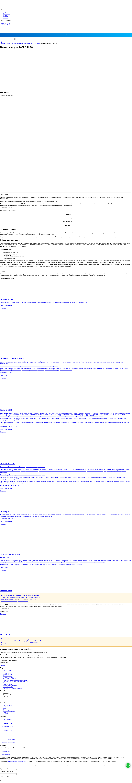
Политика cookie (7, 684)
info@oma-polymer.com (8, 742)
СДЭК (4, 708)
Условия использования (10, 685)
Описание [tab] (68, 214)
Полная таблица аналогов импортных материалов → (14, 601)
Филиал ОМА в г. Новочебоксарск (16, 761)
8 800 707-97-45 (33, 599)
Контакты (5, 18)
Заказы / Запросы (8, 677)
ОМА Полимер (12, 739)
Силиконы (20, 43)
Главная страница (5, 43)
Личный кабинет (7, 670)
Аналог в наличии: (6, 597)
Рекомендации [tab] (67, 221)
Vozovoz (5, 713)
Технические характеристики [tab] (67, 217)
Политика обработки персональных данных (15, 680)
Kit (4, 709)
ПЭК (4, 706)
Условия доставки (8, 672)
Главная (5, 12)
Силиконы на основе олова (32, 43)
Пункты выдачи (7, 673)
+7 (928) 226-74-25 (7, 723)
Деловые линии (7, 705)
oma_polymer (6, 751)
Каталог (5, 15)
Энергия (5, 712)
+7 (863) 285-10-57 (7, 719)
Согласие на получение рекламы (12, 688)
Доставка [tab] (67, 225)
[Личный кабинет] (0, 40)
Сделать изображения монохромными (11, 769)
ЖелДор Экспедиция (9, 711)
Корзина (5, 16)
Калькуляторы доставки (9, 678)
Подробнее (3, 308)
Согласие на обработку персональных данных (16, 681)
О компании (6, 14)
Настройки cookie (8, 687)
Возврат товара (7, 676)
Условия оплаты (7, 674)
